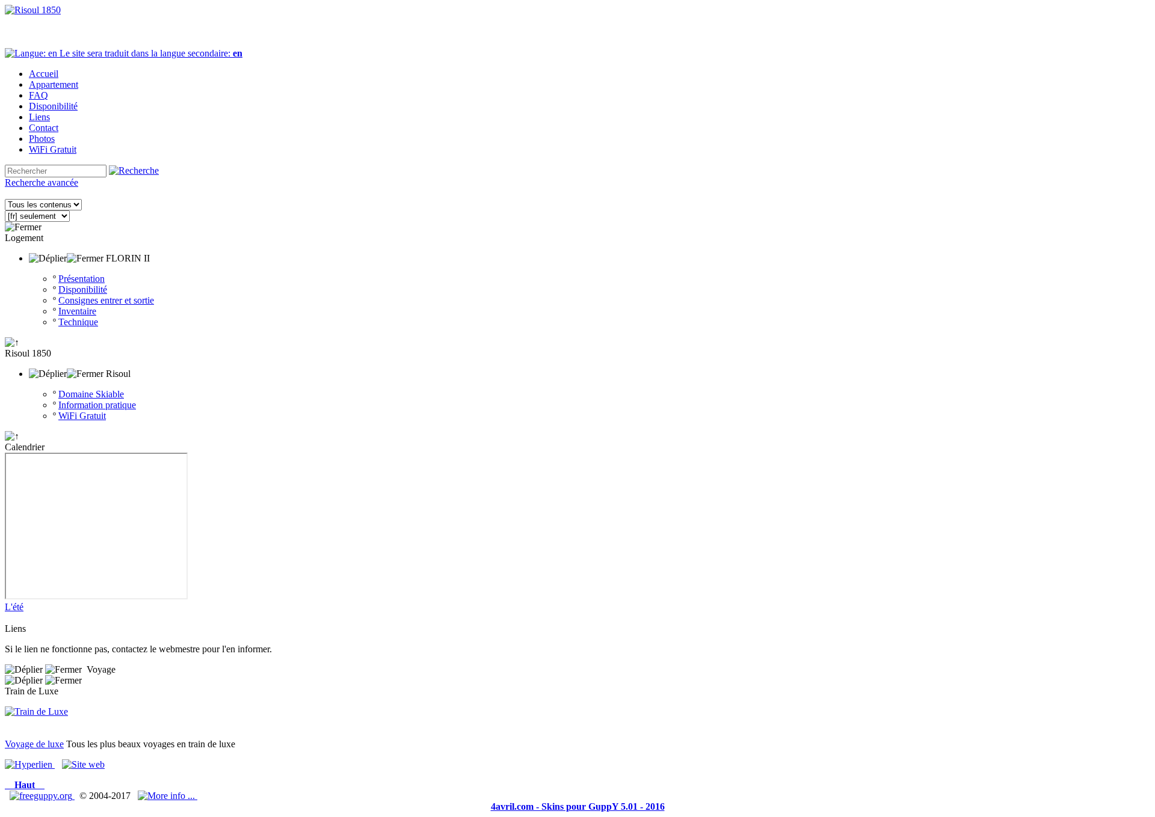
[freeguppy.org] (42, 796)
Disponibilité (82, 289)
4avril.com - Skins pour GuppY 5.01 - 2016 (578, 806)
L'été (14, 607)
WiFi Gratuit (82, 416)
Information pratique (97, 405)
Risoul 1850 (28, 353)
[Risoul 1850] (33, 10)
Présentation (81, 279)
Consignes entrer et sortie (106, 300)
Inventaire (77, 311)
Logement (24, 238)
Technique (78, 322)
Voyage (101, 669)
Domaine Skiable (91, 394)
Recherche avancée (41, 182)
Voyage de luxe (34, 744)
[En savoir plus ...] (167, 796)
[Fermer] (23, 227)
